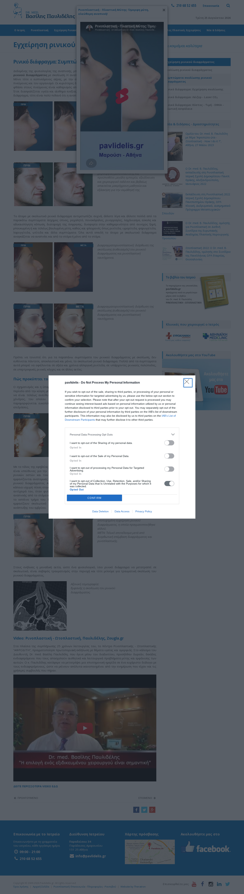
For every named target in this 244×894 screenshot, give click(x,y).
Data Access (122, 511)
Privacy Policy (143, 511)
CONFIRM (94, 498)
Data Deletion (100, 511)
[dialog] (122, 447)
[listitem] (122, 434)
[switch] (169, 442)
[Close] (188, 382)
